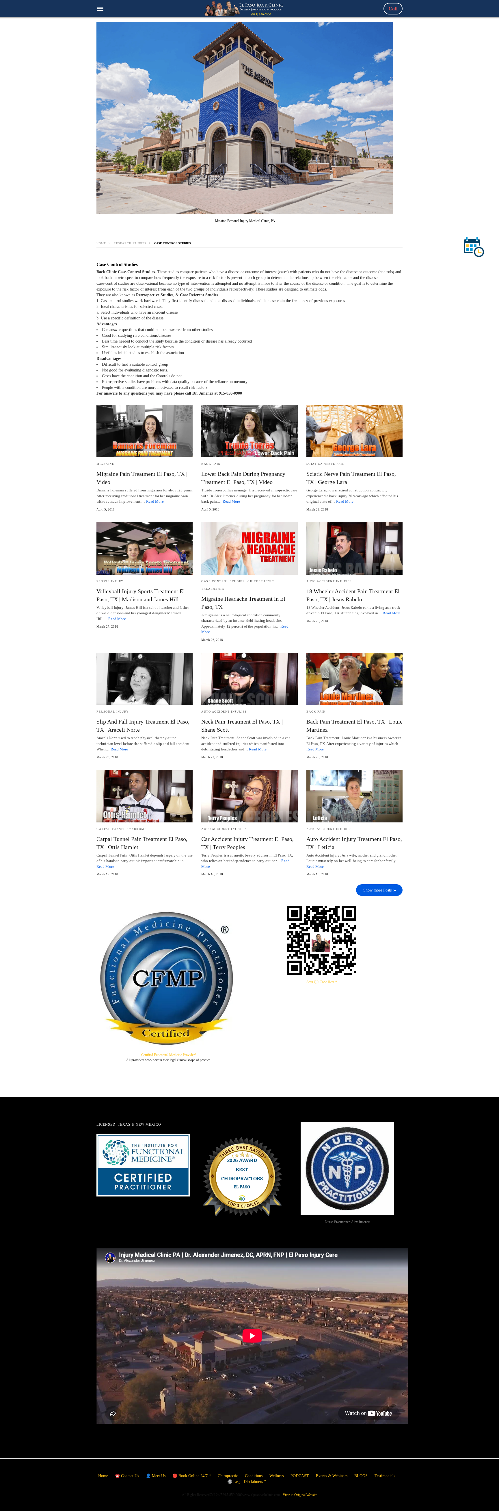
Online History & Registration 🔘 (232, 1504)
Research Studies (130, 243)
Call (393, 9)
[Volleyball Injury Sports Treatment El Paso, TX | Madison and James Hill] (144, 548)
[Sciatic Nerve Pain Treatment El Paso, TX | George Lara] (354, 431)
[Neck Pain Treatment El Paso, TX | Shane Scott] (249, 679)
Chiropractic (260, 581)
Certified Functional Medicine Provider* (168, 1055)
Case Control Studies (223, 581)
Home (101, 243)
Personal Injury (112, 711)
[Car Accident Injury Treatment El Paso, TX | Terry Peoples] (249, 796)
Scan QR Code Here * (321, 982)
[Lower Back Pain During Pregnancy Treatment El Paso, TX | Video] (249, 431)
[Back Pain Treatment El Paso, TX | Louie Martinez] (354, 679)
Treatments (212, 588)
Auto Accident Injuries (329, 581)
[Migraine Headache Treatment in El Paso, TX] (249, 548)
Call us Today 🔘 (280, 1504)
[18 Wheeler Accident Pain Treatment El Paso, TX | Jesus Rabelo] (354, 548)
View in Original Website (300, 1495)
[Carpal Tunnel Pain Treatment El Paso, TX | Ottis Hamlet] (144, 796)
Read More (155, 501)
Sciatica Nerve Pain (325, 463)
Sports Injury (110, 581)
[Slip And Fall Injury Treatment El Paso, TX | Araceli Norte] (144, 679)
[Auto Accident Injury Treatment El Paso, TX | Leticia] (354, 796)
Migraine (105, 463)
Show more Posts (377, 890)
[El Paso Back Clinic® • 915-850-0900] (244, 8)
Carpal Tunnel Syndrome (121, 829)
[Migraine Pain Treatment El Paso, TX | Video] (144, 431)
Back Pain (211, 463)
